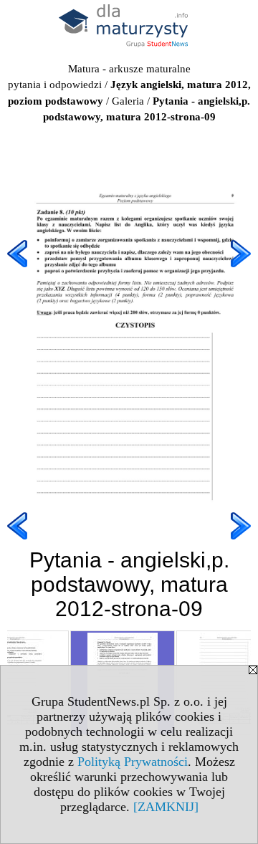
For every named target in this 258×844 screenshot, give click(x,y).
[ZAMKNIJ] (166, 807)
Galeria (128, 101)
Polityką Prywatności (132, 761)
